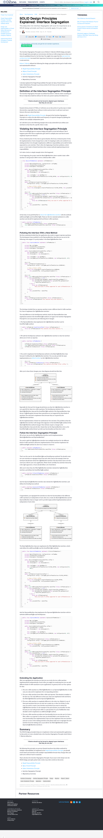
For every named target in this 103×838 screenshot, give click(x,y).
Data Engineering (32, 5)
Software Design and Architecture (47, 5)
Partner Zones (86, 5)
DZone (21, 14)
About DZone (10, 802)
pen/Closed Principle (30, 766)
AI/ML (36, 14)
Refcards (22, 2)
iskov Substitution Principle (31, 74)
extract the (43, 215)
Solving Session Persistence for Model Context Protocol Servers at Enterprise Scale (87, 28)
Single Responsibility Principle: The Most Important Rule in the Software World (6, 20)
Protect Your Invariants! (7, 15)
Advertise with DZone (37, 802)
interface (58, 215)
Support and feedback (12, 804)
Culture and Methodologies (20, 5)
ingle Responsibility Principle (31, 69)
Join (91, 2)
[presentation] (56, 185)
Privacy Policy (10, 820)
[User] (94, 2)
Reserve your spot (75, 8)
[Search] (98, 2)
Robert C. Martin (24, 63)
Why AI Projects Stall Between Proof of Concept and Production (87, 22)
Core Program (10, 813)
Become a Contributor (12, 811)
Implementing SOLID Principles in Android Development (6, 40)
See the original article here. (58, 785)
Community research (12, 805)
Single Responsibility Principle (36, 115)
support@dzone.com (37, 814)
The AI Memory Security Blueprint (86, 18)
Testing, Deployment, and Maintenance (71, 5)
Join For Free (26, 46)
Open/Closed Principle (30, 71)
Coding (58, 5)
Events (42, 2)
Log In (86, 2)
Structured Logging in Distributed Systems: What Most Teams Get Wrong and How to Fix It (87, 35)
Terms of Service (11, 819)
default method (36, 358)
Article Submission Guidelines (14, 810)
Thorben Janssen (31, 32)
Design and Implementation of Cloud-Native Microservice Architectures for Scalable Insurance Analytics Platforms (7, 31)
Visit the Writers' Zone (12, 814)
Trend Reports (33, 2)
